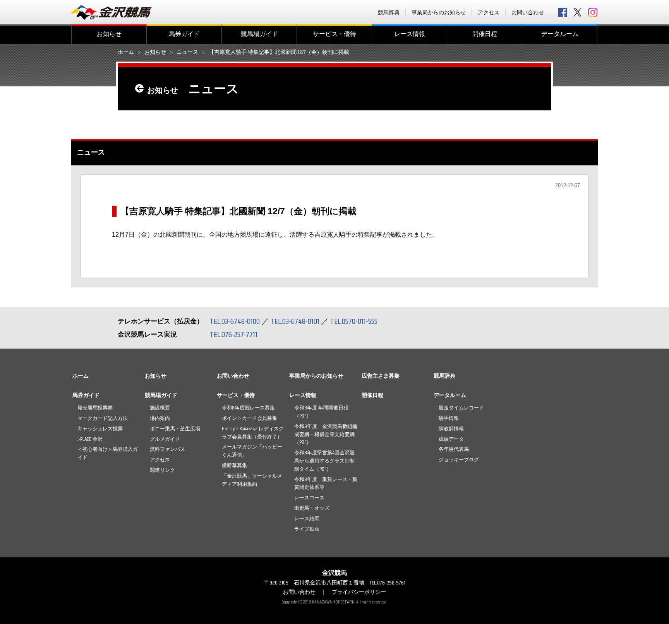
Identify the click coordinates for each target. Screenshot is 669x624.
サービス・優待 (334, 34)
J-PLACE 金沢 (90, 439)
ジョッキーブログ (459, 460)
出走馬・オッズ (311, 508)
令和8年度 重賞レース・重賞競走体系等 (325, 483)
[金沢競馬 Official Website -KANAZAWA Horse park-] (112, 12)
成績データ (451, 439)
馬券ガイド (184, 34)
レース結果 (306, 518)
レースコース (309, 497)
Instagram (593, 12)
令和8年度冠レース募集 (248, 408)
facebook (563, 12)
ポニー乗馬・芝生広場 (175, 429)
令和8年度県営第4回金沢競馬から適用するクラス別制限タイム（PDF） (324, 461)
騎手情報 (449, 418)
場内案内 (160, 418)
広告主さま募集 (381, 376)
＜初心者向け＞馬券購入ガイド (107, 453)
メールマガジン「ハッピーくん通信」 (252, 451)
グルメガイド (165, 439)
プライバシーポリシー (359, 592)
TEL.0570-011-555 (353, 321)
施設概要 (160, 408)
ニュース (187, 52)
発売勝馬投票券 (95, 408)
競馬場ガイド (259, 34)
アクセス (488, 12)
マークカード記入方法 (102, 418)
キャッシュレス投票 (100, 429)
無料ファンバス (167, 449)
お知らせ (109, 34)
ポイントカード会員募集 (249, 418)
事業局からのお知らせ (439, 12)
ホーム (126, 52)
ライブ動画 (306, 529)
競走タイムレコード (461, 408)
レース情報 (409, 34)
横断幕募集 (234, 465)
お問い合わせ (527, 12)
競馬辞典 (389, 12)
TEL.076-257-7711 (233, 334)
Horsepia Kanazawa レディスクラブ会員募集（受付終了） (253, 433)
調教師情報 (451, 429)
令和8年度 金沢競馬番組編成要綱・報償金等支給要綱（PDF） (325, 434)
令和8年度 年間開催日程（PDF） (321, 412)
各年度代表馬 (454, 449)
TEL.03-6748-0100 (235, 321)
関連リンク (162, 470)
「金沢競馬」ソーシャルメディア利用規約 (252, 480)
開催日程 (484, 34)
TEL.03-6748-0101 (295, 321)
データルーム (559, 34)
